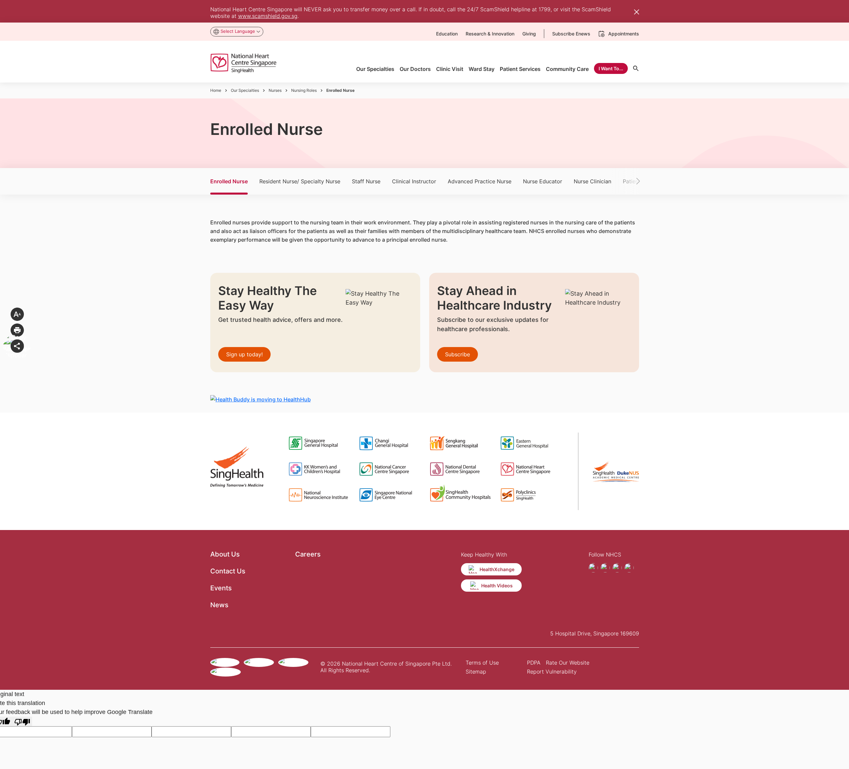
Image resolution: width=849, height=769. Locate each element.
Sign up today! (244, 354)
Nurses (275, 90)
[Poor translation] (22, 721)
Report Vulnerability (552, 671)
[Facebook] (593, 567)
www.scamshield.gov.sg (267, 16)
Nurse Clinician (592, 181)
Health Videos (497, 585)
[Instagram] (605, 567)
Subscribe (457, 354)
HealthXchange (497, 569)
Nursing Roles (304, 90)
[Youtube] (617, 567)
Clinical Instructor (414, 181)
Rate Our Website (567, 662)
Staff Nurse (366, 181)
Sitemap (476, 671)
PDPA (534, 662)
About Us (225, 554)
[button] (628, 181)
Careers (308, 554)
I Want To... (611, 68)
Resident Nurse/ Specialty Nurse (299, 181)
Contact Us (227, 571)
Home (215, 90)
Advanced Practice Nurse (479, 181)
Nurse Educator (542, 181)
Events (221, 588)
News (219, 605)
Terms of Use (482, 662)
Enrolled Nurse (229, 181)
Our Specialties (245, 90)
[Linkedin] (629, 567)
